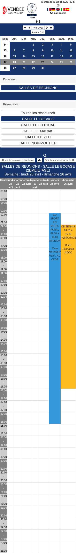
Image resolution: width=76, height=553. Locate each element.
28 (24, 68)
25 (61, 62)
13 (14, 56)
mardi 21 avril (17, 184)
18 (61, 56)
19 (71, 56)
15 (5, 50)
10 (52, 50)
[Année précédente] (25, 27)
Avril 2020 (38, 27)
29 (33, 68)
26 (71, 62)
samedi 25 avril (54, 182)
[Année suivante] (51, 27)
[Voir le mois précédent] (29, 27)
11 (61, 50)
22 (33, 62)
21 (24, 62)
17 (52, 56)
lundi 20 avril (10, 184)
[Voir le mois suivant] (46, 27)
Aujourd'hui (38, 32)
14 (5, 44)
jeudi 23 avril (35, 184)
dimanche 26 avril (68, 182)
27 (14, 68)
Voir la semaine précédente (19, 160)
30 (42, 68)
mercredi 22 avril (26, 182)
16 (5, 56)
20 (14, 62)
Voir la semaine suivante (58, 160)
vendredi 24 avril (43, 182)
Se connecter (58, 13)
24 (52, 62)
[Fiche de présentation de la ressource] (38, 155)
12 (71, 50)
